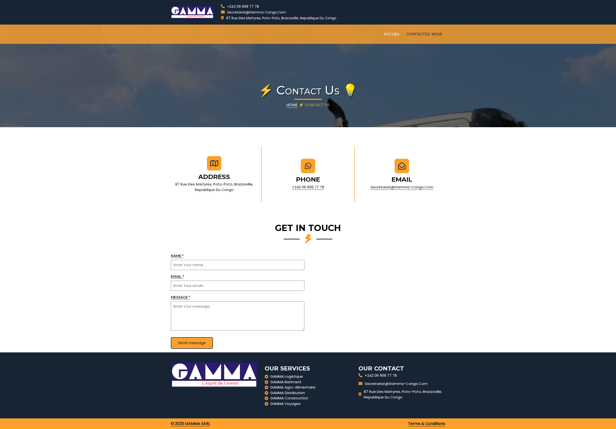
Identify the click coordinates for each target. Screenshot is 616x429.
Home (292, 105)
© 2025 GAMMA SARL (190, 423)
